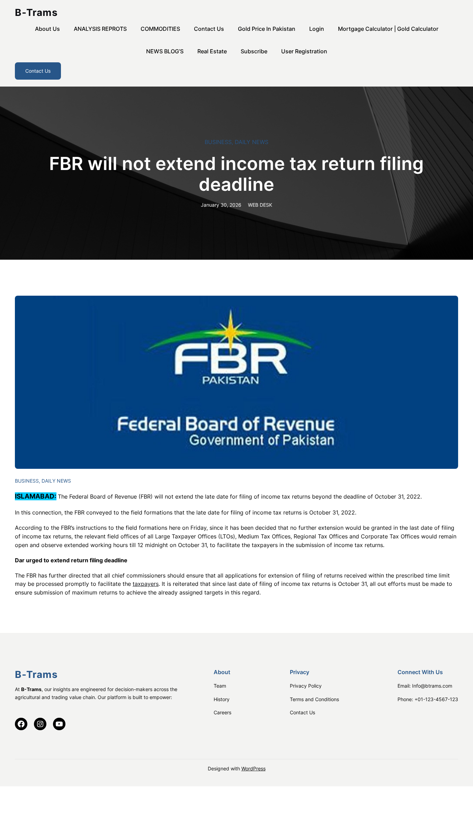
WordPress (253, 768)
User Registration (304, 51)
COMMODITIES (160, 28)
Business (218, 141)
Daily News (251, 141)
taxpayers (146, 583)
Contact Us (209, 28)
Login (316, 28)
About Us (47, 28)
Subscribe (254, 51)
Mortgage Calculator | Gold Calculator (388, 28)
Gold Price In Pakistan (266, 28)
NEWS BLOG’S (165, 51)
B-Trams (36, 12)
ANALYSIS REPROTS (100, 28)
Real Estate (212, 51)
